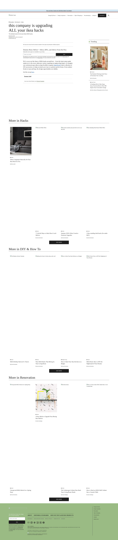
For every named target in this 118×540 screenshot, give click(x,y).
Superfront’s (57, 65)
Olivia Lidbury (93, 90)
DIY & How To (17, 22)
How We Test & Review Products (62, 515)
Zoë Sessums (93, 78)
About (30, 515)
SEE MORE (59, 242)
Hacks (22, 22)
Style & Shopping (78, 15)
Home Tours (93, 82)
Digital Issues (96, 519)
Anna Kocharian (40, 237)
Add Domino (12, 38)
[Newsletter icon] (29, 523)
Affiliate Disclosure (39, 518)
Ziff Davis (36, 530)
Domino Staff (12, 35)
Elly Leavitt (13, 164)
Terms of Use (64, 56)
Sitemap (63, 518)
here (32, 72)
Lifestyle (94, 15)
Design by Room (52, 15)
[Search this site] (108, 15)
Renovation (70, 15)
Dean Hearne (105, 90)
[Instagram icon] (32, 523)
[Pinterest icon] (35, 523)
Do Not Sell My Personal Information (35, 534)
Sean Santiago (39, 421)
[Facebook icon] (38, 523)
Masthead (30, 518)
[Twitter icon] (41, 523)
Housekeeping (87, 15)
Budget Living (64, 359)
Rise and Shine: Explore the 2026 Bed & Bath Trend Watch (59, 10)
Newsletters (102, 15)
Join (64, 54)
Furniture (92, 72)
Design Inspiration (61, 15)
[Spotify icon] (44, 523)
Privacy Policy (40, 57)
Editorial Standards (40, 81)
